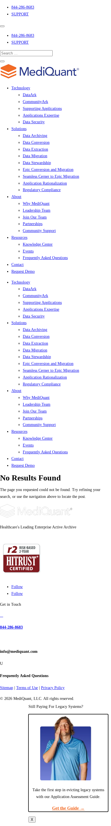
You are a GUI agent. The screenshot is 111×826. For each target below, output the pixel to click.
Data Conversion (36, 142)
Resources (19, 237)
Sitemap (6, 688)
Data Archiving (35, 136)
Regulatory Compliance (42, 190)
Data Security (34, 122)
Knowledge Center (38, 244)
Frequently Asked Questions (45, 258)
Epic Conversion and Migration (48, 169)
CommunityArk (35, 102)
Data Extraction (35, 149)
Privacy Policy (53, 688)
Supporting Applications (42, 108)
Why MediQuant (36, 203)
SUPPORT (20, 14)
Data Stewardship (37, 163)
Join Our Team (35, 217)
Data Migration (35, 156)
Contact (17, 264)
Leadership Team (36, 210)
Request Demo (23, 271)
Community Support (39, 231)
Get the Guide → (68, 808)
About (16, 197)
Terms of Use (27, 688)
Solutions (18, 129)
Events (28, 251)
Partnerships (32, 224)
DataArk (29, 95)
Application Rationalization (45, 183)
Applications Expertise (41, 115)
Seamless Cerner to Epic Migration (51, 176)
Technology (20, 88)
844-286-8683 (22, 7)
